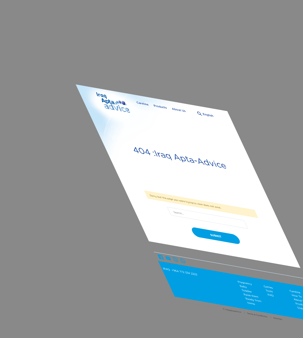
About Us (178, 110)
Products (160, 106)
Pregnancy (244, 283)
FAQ (270, 295)
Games (268, 287)
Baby (243, 286)
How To (296, 295)
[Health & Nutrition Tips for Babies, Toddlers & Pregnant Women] (115, 105)
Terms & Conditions (257, 315)
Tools (269, 291)
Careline (142, 103)
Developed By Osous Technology (196, 304)
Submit (216, 235)
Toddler (246, 291)
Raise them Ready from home (252, 299)
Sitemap (277, 318)
